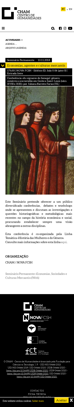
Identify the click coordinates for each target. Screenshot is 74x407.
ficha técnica (37, 394)
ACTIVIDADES (12, 40)
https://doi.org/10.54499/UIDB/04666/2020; (27, 370)
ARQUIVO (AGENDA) (15, 48)
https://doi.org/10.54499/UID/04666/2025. (37, 376)
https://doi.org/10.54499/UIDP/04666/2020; (28, 373)
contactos (37, 391)
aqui (64, 242)
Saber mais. (38, 401)
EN (70, 9)
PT (63, 9)
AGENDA (10, 44)
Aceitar (61, 400)
